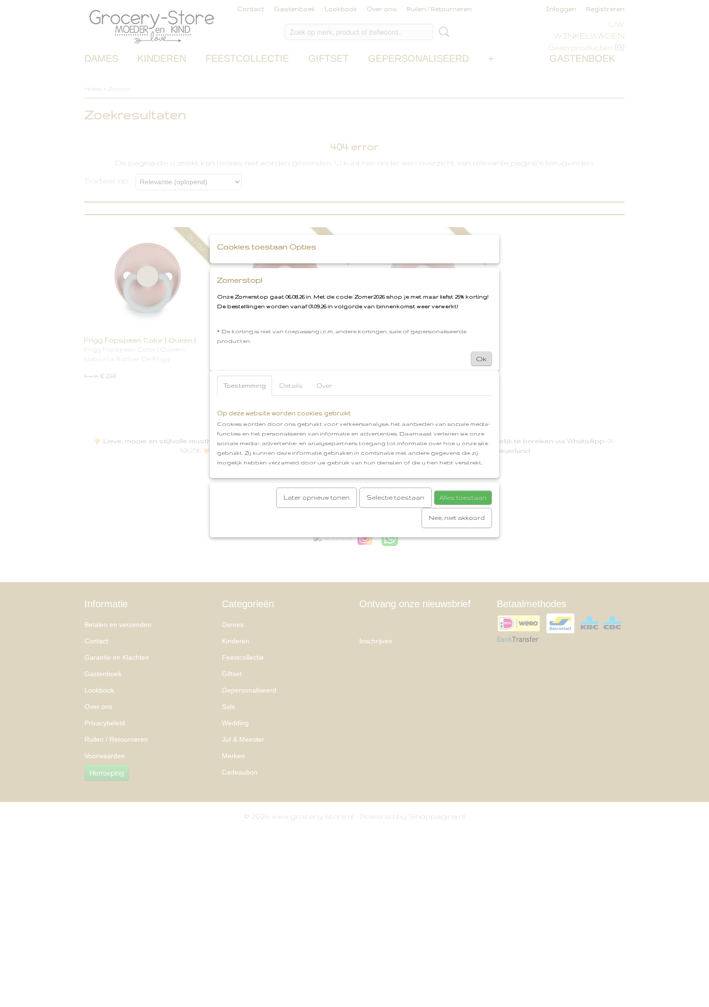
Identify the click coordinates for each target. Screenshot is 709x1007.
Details (291, 385)
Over (324, 385)
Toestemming (244, 385)
